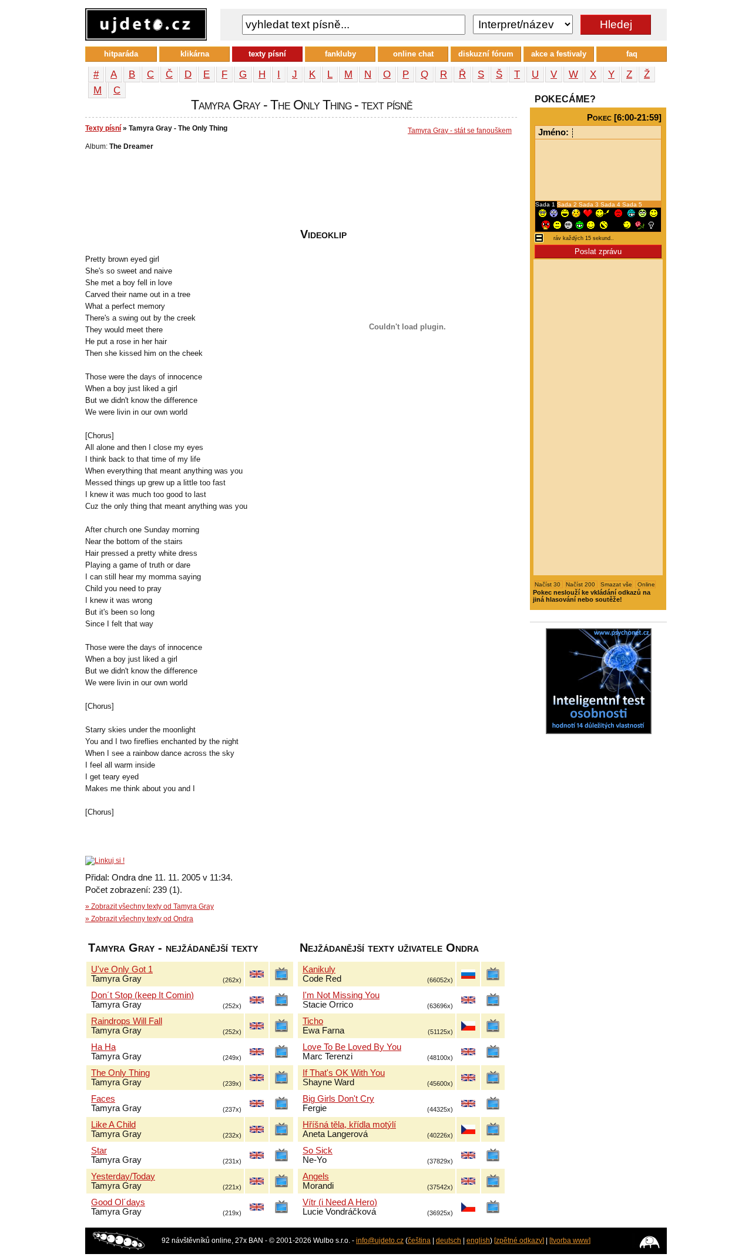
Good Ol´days (118, 1202)
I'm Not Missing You (341, 995)
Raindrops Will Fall (126, 1021)
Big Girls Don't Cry (338, 1098)
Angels (316, 1176)
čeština (419, 1240)
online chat (413, 53)
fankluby (340, 53)
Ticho (313, 1021)
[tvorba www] (569, 1240)
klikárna (194, 53)
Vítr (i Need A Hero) (340, 1202)
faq (631, 53)
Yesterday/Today (123, 1176)
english (478, 1240)
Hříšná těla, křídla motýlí (349, 1124)
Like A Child (113, 1124)
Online (645, 584)
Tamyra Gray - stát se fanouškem (460, 130)
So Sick (318, 1150)
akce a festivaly (558, 53)
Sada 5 (632, 204)
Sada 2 (568, 204)
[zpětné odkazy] (519, 1240)
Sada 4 (611, 204)
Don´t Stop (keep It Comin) (142, 995)
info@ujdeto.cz (380, 1240)
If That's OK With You (344, 1073)
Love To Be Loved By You (352, 1047)
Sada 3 (589, 204)
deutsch (448, 1240)
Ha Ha (103, 1047)
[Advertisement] (299, 192)
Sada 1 (546, 204)
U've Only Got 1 (122, 969)
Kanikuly (319, 969)
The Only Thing (120, 1073)
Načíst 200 (581, 584)
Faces (103, 1098)
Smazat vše (616, 584)
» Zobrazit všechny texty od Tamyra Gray (149, 906)
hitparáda (121, 53)
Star (99, 1150)
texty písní (267, 53)
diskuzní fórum (485, 53)
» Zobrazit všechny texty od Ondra (139, 919)
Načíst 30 (548, 584)
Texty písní (103, 128)
